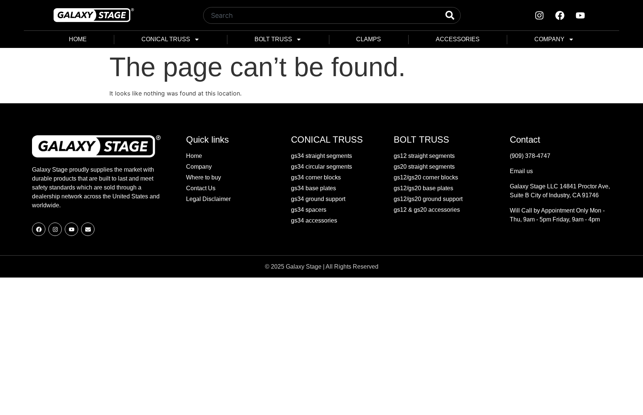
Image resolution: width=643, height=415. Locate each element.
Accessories (458, 39)
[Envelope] (88, 229)
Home (78, 39)
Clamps (368, 39)
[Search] (443, 15)
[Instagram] (539, 15)
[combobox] (315, 15)
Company (549, 39)
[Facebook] (559, 15)
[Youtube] (580, 15)
